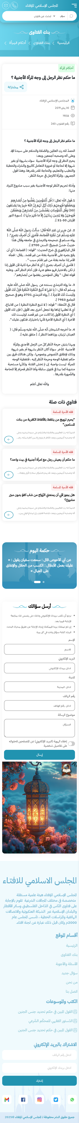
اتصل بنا (72, 991)
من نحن (72, 982)
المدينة (72, 677)
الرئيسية (63, 42)
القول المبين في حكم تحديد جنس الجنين (45, 1011)
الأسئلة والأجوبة (67, 964)
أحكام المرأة (17, 42)
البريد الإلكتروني (66, 658)
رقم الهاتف (69, 696)
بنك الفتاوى (41, 42)
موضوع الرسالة (66, 715)
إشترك (39, 1081)
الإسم (72, 640)
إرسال (39, 755)
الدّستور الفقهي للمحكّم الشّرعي (50, 1021)
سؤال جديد (70, 973)
